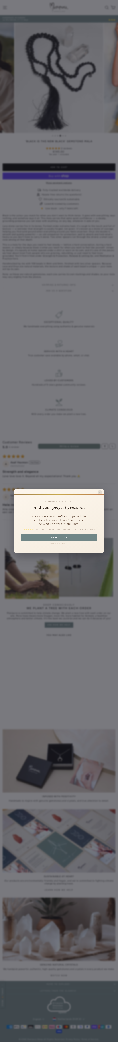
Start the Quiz (59, 537)
